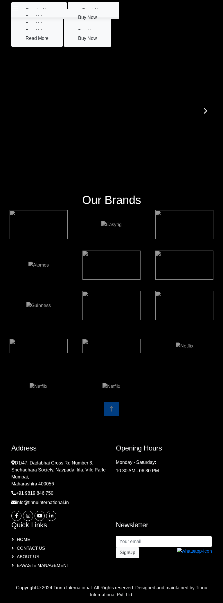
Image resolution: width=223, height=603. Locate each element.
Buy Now (87, 38)
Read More (37, 38)
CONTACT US (31, 548)
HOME (23, 539)
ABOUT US (28, 556)
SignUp (127, 552)
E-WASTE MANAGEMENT (43, 565)
